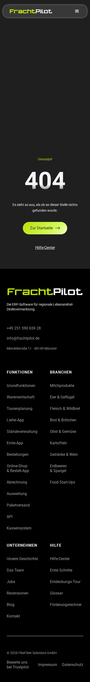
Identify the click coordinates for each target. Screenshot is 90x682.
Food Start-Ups (62, 482)
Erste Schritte (61, 570)
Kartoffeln (58, 443)
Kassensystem (19, 528)
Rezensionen (17, 593)
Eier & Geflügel (62, 397)
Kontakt (13, 616)
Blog (10, 604)
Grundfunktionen (21, 385)
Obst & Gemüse (63, 431)
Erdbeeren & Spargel (58, 468)
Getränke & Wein (64, 454)
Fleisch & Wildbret (65, 408)
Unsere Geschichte (22, 558)
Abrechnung (17, 482)
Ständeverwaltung (22, 431)
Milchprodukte (62, 385)
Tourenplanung (19, 408)
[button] (79, 11)
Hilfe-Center (45, 247)
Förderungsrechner (66, 604)
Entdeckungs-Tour (65, 581)
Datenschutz (72, 664)
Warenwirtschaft (21, 397)
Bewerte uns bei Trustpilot (18, 664)
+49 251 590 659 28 (24, 328)
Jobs (11, 581)
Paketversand (18, 505)
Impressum (47, 664)
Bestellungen (18, 454)
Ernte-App (15, 443)
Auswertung (17, 493)
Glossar (56, 593)
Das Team (15, 570)
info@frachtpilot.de (23, 338)
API (9, 516)
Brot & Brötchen (63, 420)
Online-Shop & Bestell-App (18, 468)
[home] (30, 11)
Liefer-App (15, 420)
